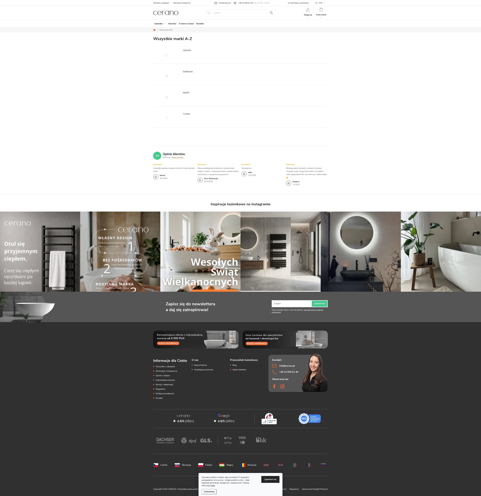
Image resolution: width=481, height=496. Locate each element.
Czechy (163, 464)
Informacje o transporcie (182, 3)
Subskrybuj (319, 303)
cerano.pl (282, 386)
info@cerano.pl (287, 365)
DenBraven (188, 71)
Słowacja (186, 464)
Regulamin (160, 389)
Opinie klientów (239, 369)
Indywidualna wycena (165, 380)
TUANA (186, 114)
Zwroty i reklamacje (164, 384)
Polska (208, 464)
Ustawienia (209, 491)
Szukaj (271, 13)
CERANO (187, 50)
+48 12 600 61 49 (288, 371)
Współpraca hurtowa (203, 369)
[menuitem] (160, 24)
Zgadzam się (270, 479)
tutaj (213, 485)
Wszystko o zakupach (161, 3)
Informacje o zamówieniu (300, 3)
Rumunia (252, 464)
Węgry (229, 464)
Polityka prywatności (165, 393)
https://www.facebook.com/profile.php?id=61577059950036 (274, 386)
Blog (234, 365)
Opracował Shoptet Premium (315, 489)
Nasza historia (200, 365)
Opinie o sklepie (163, 375)
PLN (320, 3)
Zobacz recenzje (177, 157)
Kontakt (159, 398)
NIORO (186, 92)
